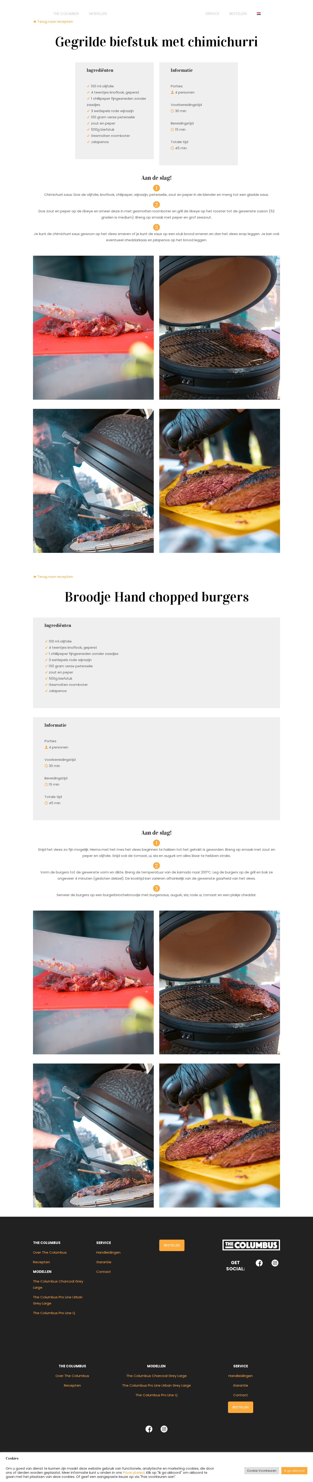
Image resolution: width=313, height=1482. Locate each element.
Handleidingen (108, 1252)
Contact (103, 1271)
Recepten (41, 1262)
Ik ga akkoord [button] (294, 1470)
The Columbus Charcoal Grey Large (156, 1375)
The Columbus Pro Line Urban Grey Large (156, 1385)
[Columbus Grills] (156, 14)
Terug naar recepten (54, 576)
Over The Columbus (50, 1252)
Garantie (103, 1262)
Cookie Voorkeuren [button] (261, 1470)
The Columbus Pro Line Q (54, 1312)
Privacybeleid (134, 1472)
